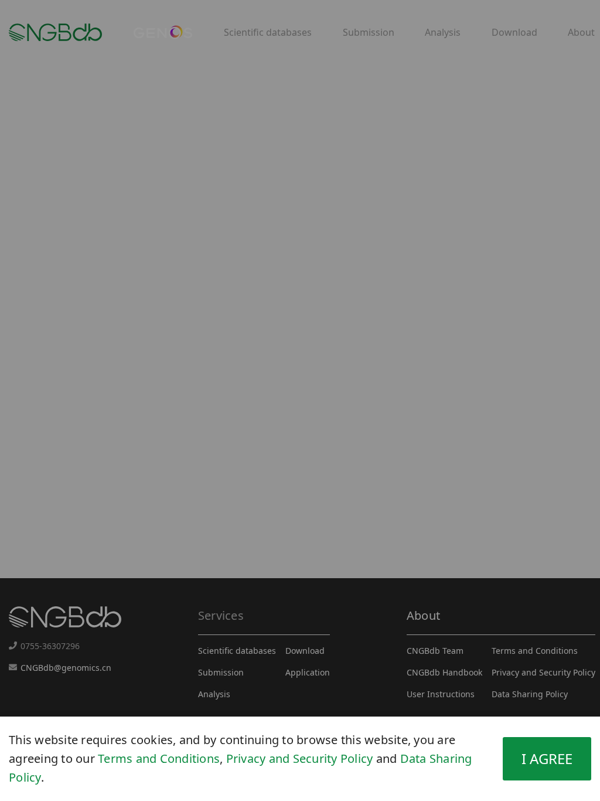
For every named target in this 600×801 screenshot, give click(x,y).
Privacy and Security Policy (299, 758)
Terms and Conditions (159, 758)
